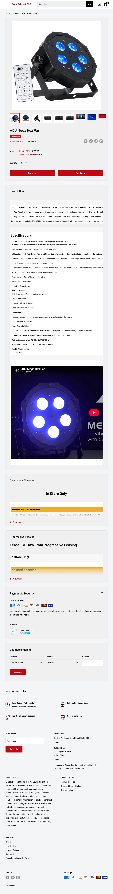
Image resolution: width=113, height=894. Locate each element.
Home (8, 13)
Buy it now (80, 173)
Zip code (85, 656)
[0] (105, 4)
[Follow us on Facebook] (7, 877)
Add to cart (32, 173)
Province (49, 656)
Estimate (18, 672)
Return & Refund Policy (71, 786)
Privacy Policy (67, 790)
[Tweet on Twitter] (96, 141)
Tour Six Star (11, 846)
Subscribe (14, 749)
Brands (9, 842)
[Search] (89, 4)
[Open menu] (7, 4)
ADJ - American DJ (17, 141)
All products (17, 13)
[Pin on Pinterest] (91, 141)
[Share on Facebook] (86, 141)
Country (13, 656)
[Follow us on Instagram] (18, 877)
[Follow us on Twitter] (13, 877)
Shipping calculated (27, 154)
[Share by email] (101, 141)
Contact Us (10, 854)
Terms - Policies (68, 782)
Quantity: (14, 163)
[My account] (99, 4)
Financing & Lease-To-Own (17, 858)
